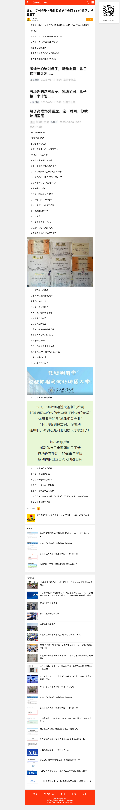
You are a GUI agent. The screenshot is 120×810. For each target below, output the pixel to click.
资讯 (46, 2)
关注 (89, 19)
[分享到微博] (38, 508)
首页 (35, 794)
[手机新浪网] (28, 2)
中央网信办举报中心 (60, 798)
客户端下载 (49, 794)
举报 (85, 794)
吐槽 (74, 794)
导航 (63, 794)
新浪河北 (37, 2)
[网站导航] (92, 2)
